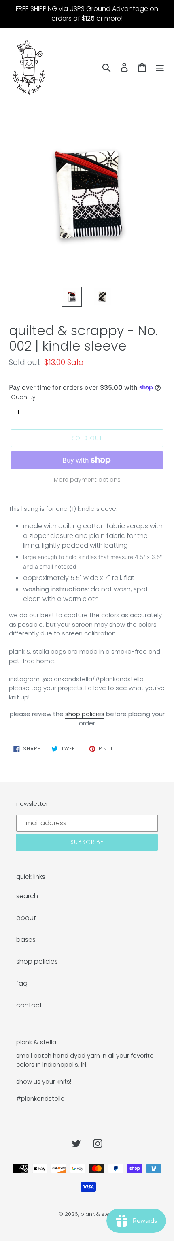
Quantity (23, 397)
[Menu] (160, 67)
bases (26, 939)
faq (22, 983)
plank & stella (98, 1214)
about (26, 917)
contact (29, 1005)
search (27, 896)
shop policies (84, 714)
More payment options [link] (87, 480)
